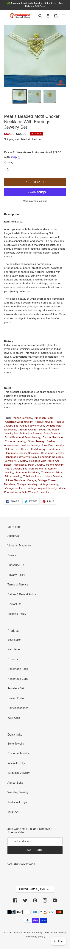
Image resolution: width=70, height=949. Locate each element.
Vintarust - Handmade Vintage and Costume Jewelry (39, 932)
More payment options (35, 201)
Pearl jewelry (36, 464)
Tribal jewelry (13, 476)
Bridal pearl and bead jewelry (22, 437)
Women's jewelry (38, 491)
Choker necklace (53, 437)
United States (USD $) (34, 889)
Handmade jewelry (52, 452)
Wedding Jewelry (17, 792)
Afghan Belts (15, 782)
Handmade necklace (50, 456)
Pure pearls (36, 468)
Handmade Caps (17, 678)
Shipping (9, 139)
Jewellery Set (15, 688)
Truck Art (12, 811)
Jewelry (22, 460)
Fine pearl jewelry (53, 445)
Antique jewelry (44, 421)
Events (11, 555)
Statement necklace (27, 472)
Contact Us (14, 604)
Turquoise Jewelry (18, 772)
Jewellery (10, 460)
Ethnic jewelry (35, 441)
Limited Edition (16, 698)
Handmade (54, 449)
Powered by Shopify (35, 936)
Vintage (31, 480)
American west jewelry (18, 421)
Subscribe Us (15, 565)
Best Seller (14, 639)
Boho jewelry (52, 433)
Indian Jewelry (16, 763)
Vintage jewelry (49, 484)
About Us (13, 535)
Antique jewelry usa (32, 425)
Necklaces (20, 464)
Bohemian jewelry (31, 433)
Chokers (12, 659)
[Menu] (64, 16)
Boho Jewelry (15, 743)
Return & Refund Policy (21, 594)
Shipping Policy (16, 613)
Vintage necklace (15, 488)
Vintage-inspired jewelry (42, 488)
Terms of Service (17, 584)
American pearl (44, 417)
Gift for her (12, 449)
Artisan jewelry (27, 429)
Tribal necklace (32, 476)
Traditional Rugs (17, 802)
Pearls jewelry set (16, 468)
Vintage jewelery (27, 484)
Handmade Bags (17, 668)
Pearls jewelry (54, 464)
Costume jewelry (15, 441)
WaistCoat (13, 717)
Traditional (47, 472)
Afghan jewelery (22, 417)
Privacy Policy (16, 574)
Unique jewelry (53, 476)
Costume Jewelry (18, 753)
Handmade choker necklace (22, 452)
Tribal (59, 472)
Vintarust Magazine (19, 545)
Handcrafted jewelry (33, 449)
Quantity (8, 162)
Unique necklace (15, 480)
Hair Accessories (17, 707)
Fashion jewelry (30, 445)
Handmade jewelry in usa (20, 456)
